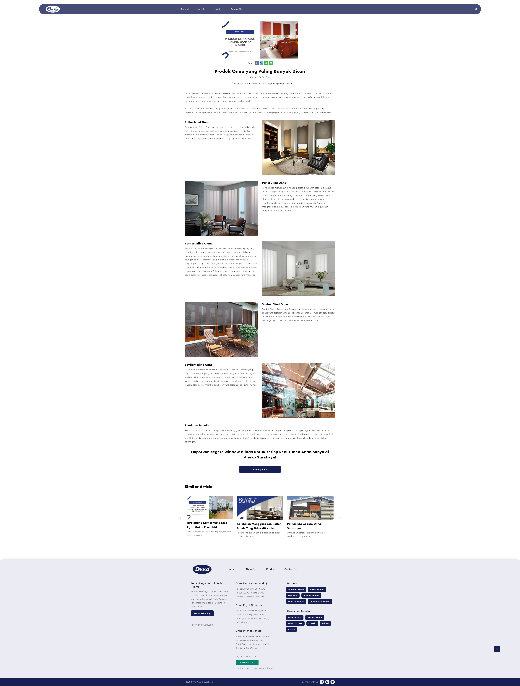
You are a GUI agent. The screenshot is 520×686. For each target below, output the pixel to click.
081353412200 (206, 625)
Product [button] (185, 9)
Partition (292, 595)
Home (231, 569)
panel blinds (291, 207)
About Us (218, 9)
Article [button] (201, 9)
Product (271, 569)
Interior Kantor (296, 601)
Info (229, 83)
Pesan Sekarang (202, 613)
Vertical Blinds (314, 617)
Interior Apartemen (320, 601)
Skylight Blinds (192, 370)
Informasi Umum (241, 83)
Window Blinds (296, 589)
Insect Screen (317, 589)
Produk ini (248, 377)
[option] (210, 517)
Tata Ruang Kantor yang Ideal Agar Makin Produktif (207, 525)
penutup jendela (228, 438)
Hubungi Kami (259, 469)
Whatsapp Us (248, 662)
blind (241, 256)
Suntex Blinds (276, 309)
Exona (291, 629)
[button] (476, 9)
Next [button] (339, 517)
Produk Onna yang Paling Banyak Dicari (273, 83)
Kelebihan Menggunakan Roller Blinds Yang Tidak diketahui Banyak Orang (259, 526)
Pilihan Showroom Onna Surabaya (304, 526)
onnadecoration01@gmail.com (257, 668)
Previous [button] (180, 517)
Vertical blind (191, 248)
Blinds (325, 623)
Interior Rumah (311, 595)
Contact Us (236, 9)
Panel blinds (268, 188)
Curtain (312, 623)
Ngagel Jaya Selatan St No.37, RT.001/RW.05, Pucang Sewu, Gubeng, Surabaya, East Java (250, 593)
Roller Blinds (198, 127)
